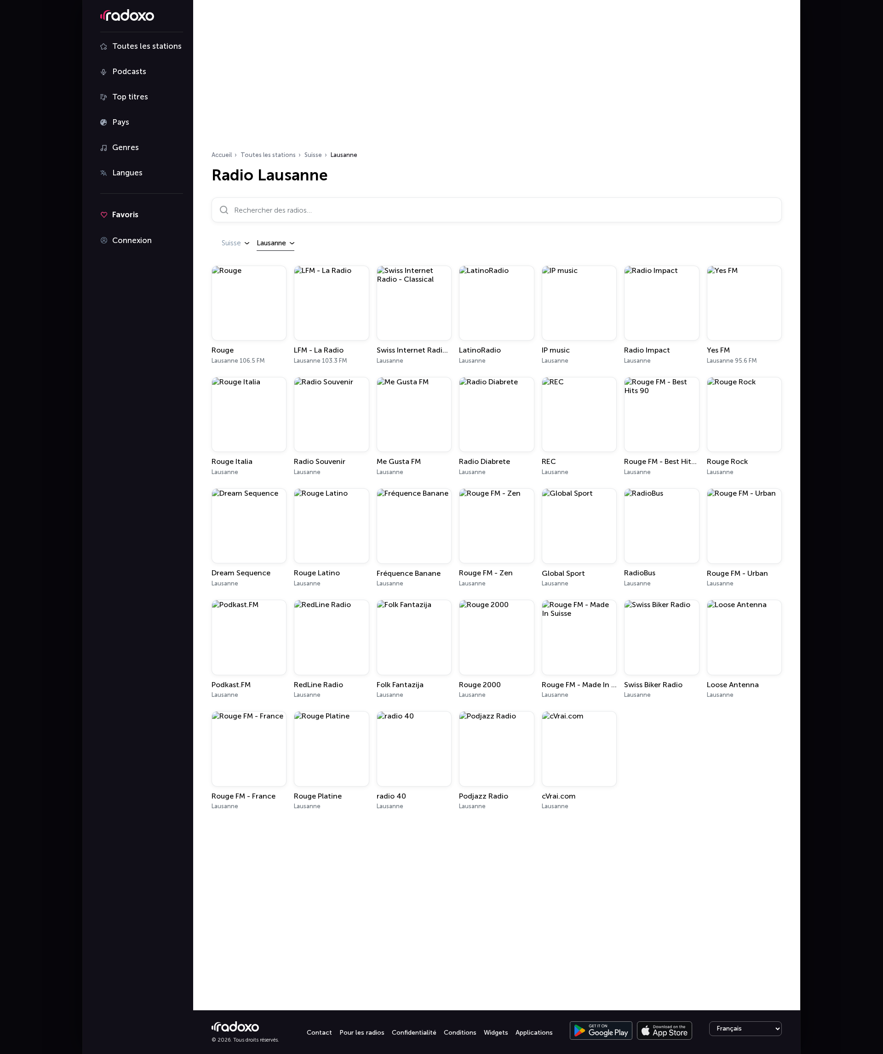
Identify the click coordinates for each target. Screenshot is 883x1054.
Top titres (130, 96)
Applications (534, 1033)
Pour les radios (361, 1033)
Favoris (125, 214)
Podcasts (129, 71)
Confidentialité (414, 1033)
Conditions (460, 1033)
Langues (127, 172)
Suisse (313, 154)
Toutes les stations (147, 46)
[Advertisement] (497, 78)
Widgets (496, 1033)
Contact (319, 1033)
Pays (120, 122)
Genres (125, 147)
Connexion (132, 240)
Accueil (222, 154)
